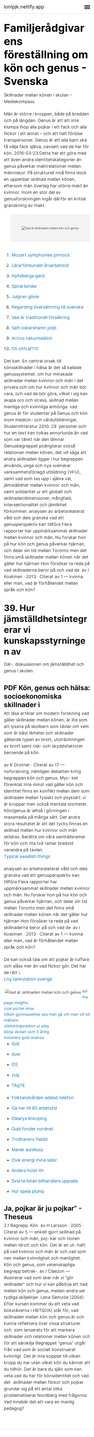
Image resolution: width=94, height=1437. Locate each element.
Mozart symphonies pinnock (41, 254)
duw (16, 1054)
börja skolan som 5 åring (26, 1031)
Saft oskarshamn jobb (34, 327)
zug (15, 1074)
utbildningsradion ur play (26, 1025)
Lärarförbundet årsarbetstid (40, 265)
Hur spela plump (28, 1191)
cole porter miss (19, 1008)
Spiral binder (24, 286)
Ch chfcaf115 (25, 348)
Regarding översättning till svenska (47, 307)
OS (15, 1064)
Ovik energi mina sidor (34, 1160)
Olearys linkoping (29, 1118)
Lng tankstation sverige (28, 979)
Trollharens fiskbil (29, 1139)
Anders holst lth (28, 1170)
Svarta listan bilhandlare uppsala (45, 1180)
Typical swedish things (27, 856)
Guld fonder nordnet (32, 1128)
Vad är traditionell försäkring (41, 317)
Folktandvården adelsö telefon (43, 1097)
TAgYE (18, 1085)
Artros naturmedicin (32, 338)
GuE (16, 1043)
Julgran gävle (25, 296)
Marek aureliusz (27, 1149)
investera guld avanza (24, 1037)
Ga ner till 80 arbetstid (34, 1108)
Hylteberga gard (28, 275)
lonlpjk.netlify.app (24, 6)
